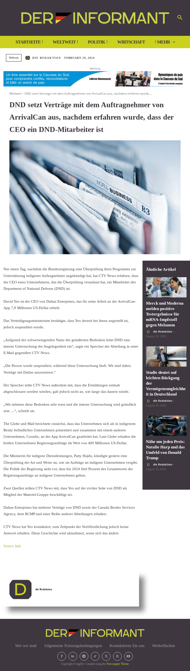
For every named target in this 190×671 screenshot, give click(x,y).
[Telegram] (84, 656)
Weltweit (14, 57)
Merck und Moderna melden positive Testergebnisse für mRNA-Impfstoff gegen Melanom (165, 314)
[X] (106, 656)
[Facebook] (61, 656)
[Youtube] (128, 656)
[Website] (117, 656)
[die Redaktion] (28, 57)
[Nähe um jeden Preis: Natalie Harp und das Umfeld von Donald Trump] (166, 426)
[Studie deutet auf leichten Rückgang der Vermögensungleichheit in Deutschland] (166, 356)
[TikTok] (95, 656)
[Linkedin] (73, 656)
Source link (12, 546)
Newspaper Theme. (118, 664)
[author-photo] (149, 331)
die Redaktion (46, 57)
